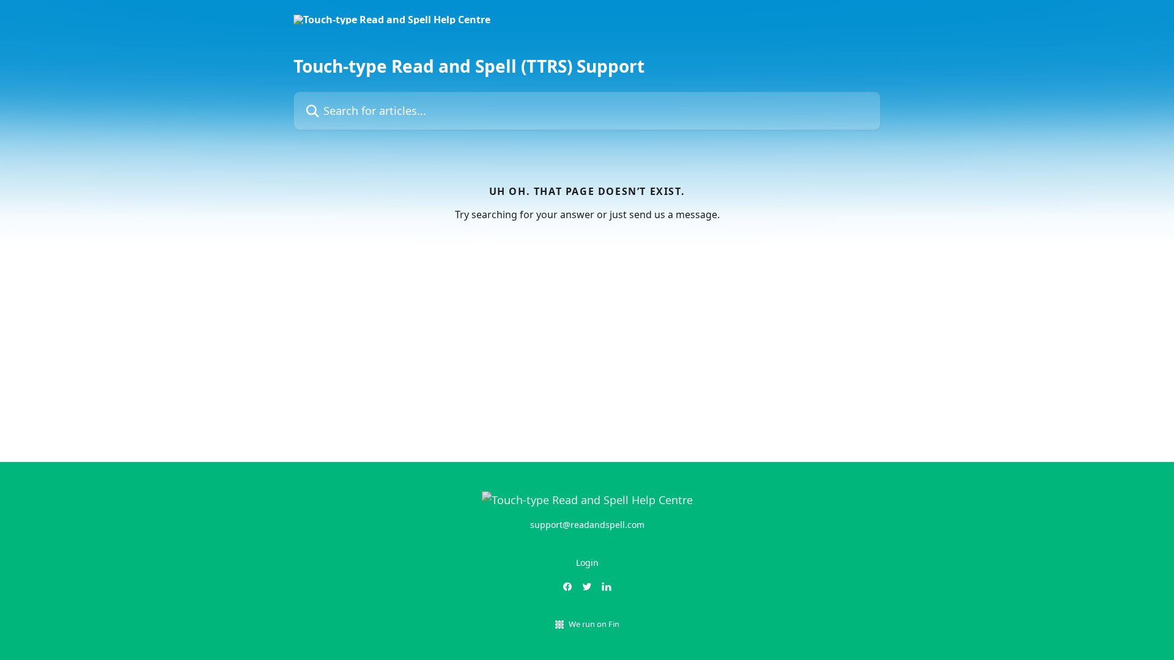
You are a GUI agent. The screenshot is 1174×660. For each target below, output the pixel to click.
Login (587, 562)
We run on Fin (594, 623)
